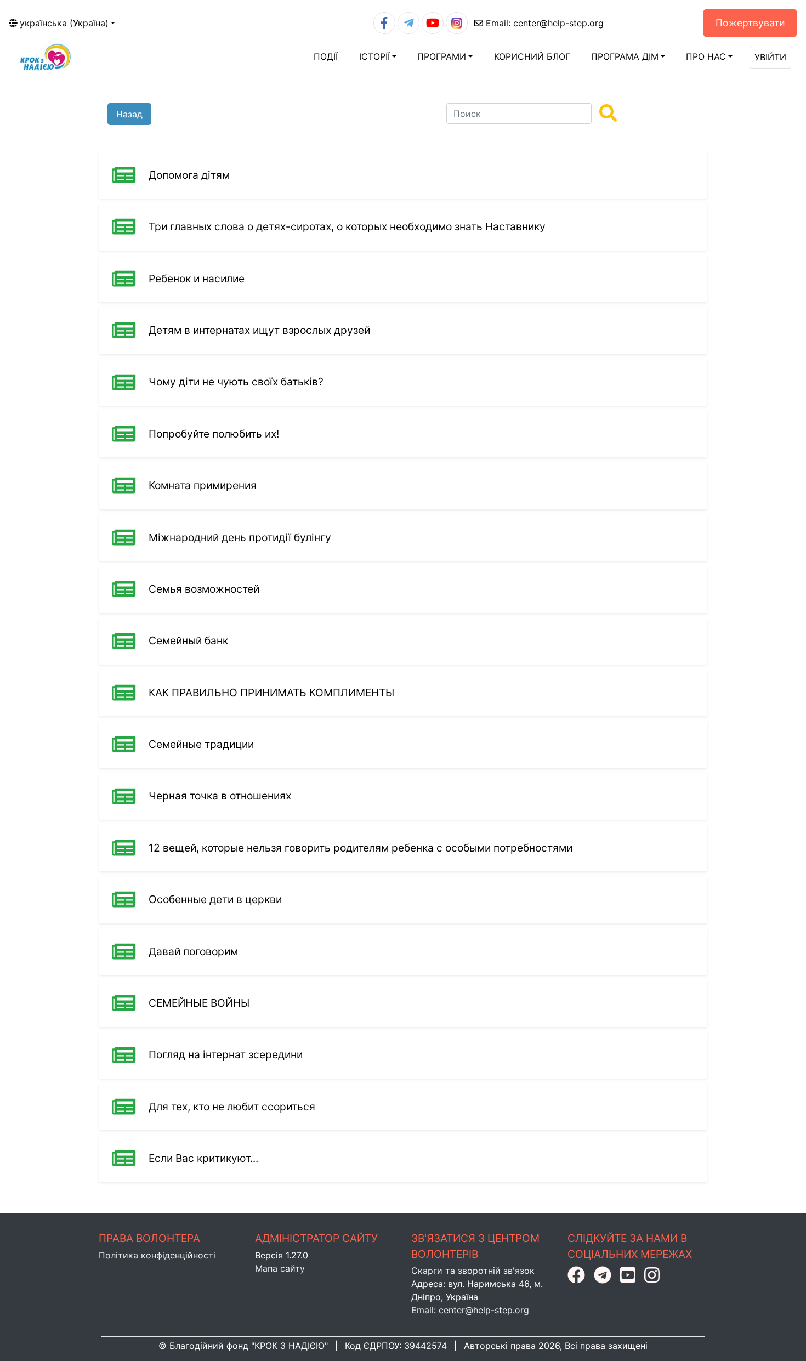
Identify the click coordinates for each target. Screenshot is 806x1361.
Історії (374, 56)
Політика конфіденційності (157, 1255)
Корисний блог (532, 56)
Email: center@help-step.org (470, 1310)
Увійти (770, 57)
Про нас (706, 56)
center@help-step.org (545, 23)
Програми (441, 56)
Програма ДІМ (625, 56)
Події (326, 56)
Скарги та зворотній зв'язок (473, 1270)
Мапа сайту (280, 1268)
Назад (129, 114)
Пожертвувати (750, 23)
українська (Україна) (64, 23)
